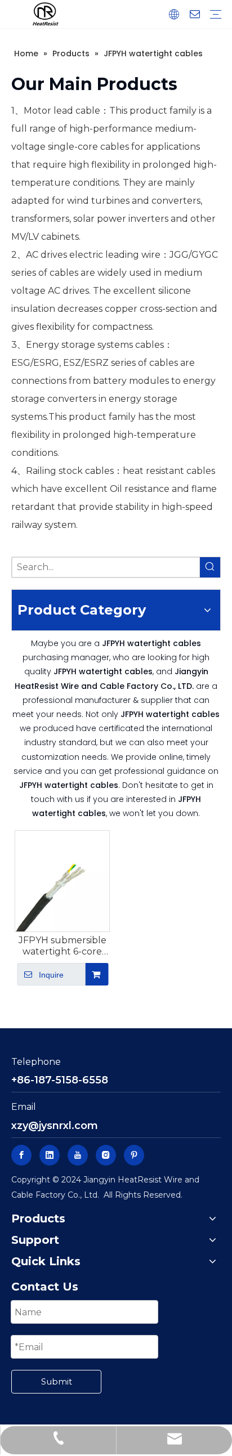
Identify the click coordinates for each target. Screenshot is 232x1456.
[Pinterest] (134, 1155)
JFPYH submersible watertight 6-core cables (62, 946)
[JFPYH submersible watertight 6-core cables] (62, 881)
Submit (56, 1381)
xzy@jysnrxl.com (54, 1125)
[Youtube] (78, 1155)
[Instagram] (106, 1155)
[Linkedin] (49, 1155)
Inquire (51, 974)
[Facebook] (21, 1155)
